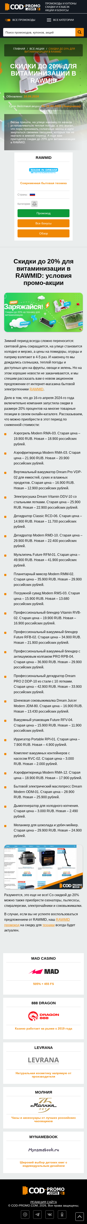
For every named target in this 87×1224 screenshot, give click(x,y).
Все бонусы (43, 223)
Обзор (43, 233)
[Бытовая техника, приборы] (34, 204)
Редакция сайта (43, 1202)
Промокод (43, 213)
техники (48, 925)
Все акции (37, 48)
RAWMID (37, 389)
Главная (19, 48)
